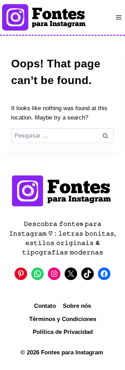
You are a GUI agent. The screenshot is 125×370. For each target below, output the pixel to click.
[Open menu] (118, 17)
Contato (45, 306)
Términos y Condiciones (62, 319)
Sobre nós (77, 306)
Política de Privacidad (63, 332)
